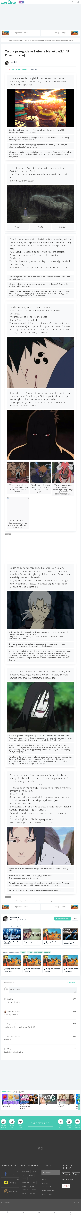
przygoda (30, 1175)
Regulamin (44, 1183)
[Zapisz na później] (40, 70)
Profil (75, 918)
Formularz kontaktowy (48, 1194)
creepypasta (25, 1189)
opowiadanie (25, 1171)
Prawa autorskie (46, 1187)
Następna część (60, 33)
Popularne (23, 1213)
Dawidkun (10, 999)
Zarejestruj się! (40, 1123)
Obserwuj (21, 70)
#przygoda (47, 952)
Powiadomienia (55, 1214)
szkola (34, 1189)
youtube (32, 1186)
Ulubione (34, 70)
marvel (24, 1193)
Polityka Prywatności (48, 1190)
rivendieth (13, 62)
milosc (34, 1171)
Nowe (7, 1214)
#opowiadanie (38, 952)
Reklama (48, 1172)
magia (31, 1179)
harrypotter (25, 1182)
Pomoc (43, 1179)
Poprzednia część (21, 33)
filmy (34, 1182)
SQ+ (21, 2)
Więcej (70, 1214)
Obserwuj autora (63, 918)
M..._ (8, 1049)
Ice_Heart (10, 1024)
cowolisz (32, 1193)
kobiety (24, 1179)
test (23, 1175)
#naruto (29, 952)
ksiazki (24, 1186)
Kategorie (39, 1214)
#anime (23, 952)
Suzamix (10, 1011)
